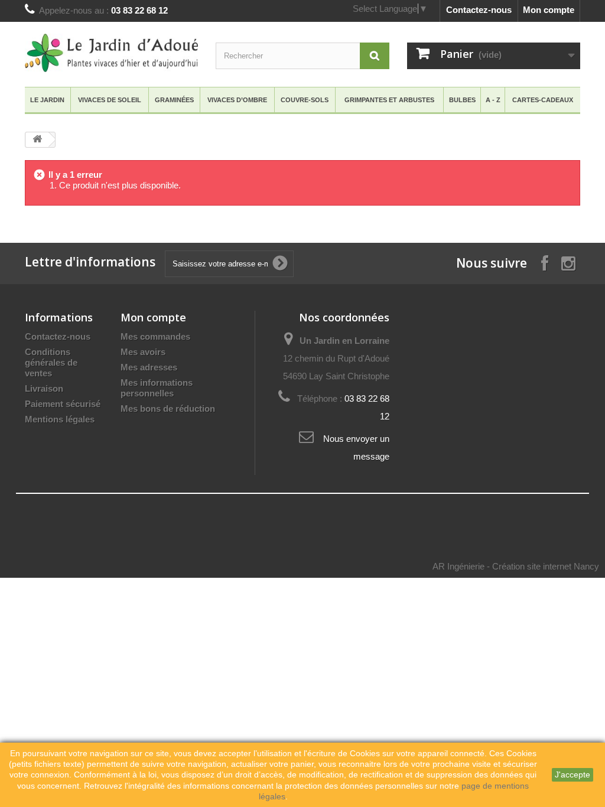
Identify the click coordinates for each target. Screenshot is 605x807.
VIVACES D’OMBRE (237, 99)
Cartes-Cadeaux (542, 99)
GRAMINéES (174, 99)
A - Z (493, 99)
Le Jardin (47, 99)
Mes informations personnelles (157, 388)
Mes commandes (155, 336)
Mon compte (548, 10)
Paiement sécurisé (62, 404)
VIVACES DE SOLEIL (109, 99)
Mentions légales (60, 419)
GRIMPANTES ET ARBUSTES (389, 99)
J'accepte (572, 774)
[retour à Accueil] (37, 139)
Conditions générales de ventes (51, 362)
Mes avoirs (143, 352)
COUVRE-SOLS (304, 99)
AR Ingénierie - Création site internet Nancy (515, 566)
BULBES (462, 99)
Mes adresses (149, 367)
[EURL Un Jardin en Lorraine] (111, 53)
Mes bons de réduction (168, 408)
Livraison (44, 388)
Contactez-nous (479, 10)
